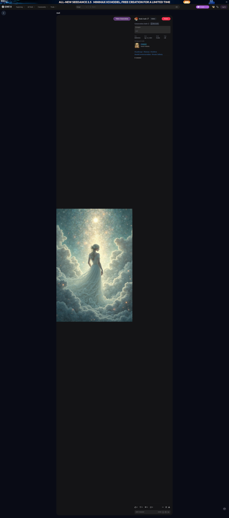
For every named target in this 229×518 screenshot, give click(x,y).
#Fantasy (147, 52)
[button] (176, 6)
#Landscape (139, 52)
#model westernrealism (143, 54)
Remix (166, 18)
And (136, 31)
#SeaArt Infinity (157, 54)
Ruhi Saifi (142, 19)
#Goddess (153, 52)
